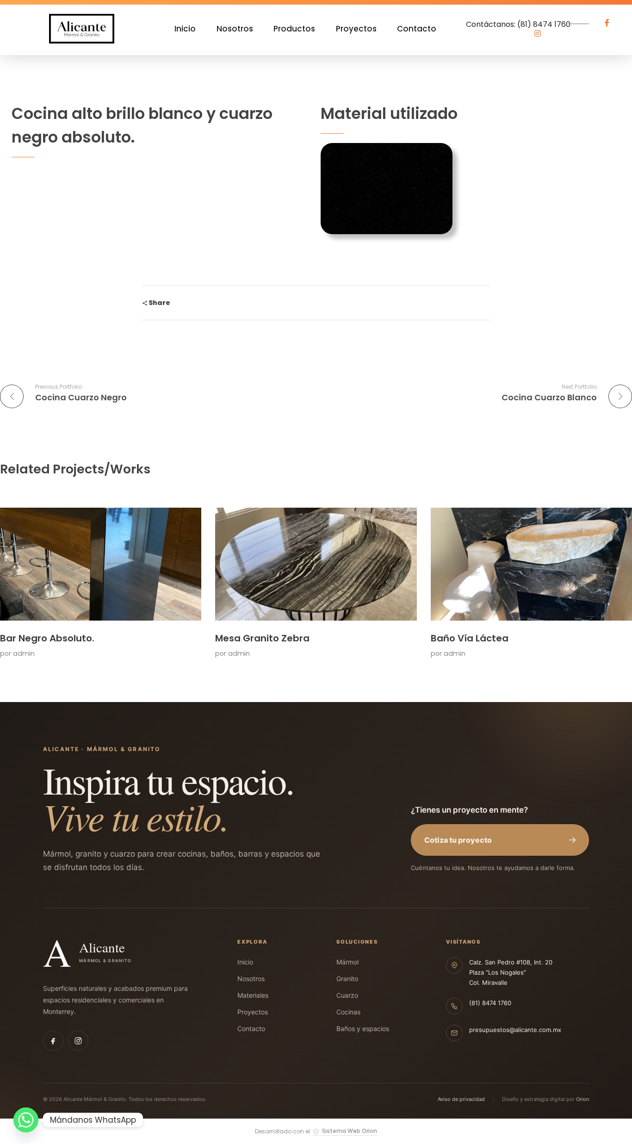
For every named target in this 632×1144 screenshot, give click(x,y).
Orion (582, 1099)
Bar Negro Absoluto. (47, 638)
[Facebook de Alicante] (53, 1041)
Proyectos (252, 1012)
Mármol (347, 962)
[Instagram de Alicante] (78, 1041)
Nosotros (251, 978)
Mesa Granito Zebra (262, 638)
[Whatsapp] (25, 1119)
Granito (347, 978)
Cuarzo (347, 995)
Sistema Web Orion (349, 1131)
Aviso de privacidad (461, 1099)
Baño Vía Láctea (469, 638)
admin (24, 653)
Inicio (245, 962)
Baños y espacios (362, 1028)
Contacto (251, 1028)
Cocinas (348, 1012)
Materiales (252, 995)
